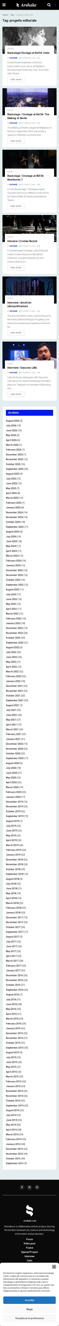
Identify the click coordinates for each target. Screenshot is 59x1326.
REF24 (9, 172)
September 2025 (14, 469)
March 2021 (12, 729)
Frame (29, 1247)
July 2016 (11, 999)
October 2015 (13, 1042)
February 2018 (13, 908)
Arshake (13, 58)
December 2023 (14, 570)
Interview (29, 1256)
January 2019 (13, 854)
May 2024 (11, 546)
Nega (29, 1309)
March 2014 (12, 1134)
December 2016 (14, 975)
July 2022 (11, 652)
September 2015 (14, 1047)
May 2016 (11, 1009)
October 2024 (13, 522)
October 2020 (13, 753)
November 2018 (14, 864)
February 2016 (13, 1023)
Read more (15, 80)
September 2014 (14, 1105)
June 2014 (11, 1120)
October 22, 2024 (27, 123)
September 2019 (14, 816)
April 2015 (11, 1072)
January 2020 (13, 797)
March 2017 (12, 960)
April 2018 (11, 898)
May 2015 (11, 1067)
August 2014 (12, 1110)
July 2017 (11, 941)
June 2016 (11, 1004)
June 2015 (11, 1062)
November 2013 (14, 1154)
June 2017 (11, 946)
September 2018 (14, 874)
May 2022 (11, 662)
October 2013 (13, 1158)
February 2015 (13, 1081)
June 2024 (11, 541)
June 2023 (11, 599)
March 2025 (12, 498)
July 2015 (11, 1057)
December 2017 (14, 917)
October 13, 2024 (27, 311)
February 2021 (13, 734)
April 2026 (11, 440)
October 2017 (13, 927)
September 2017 (14, 932)
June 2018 (11, 888)
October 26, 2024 (27, 58)
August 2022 (12, 647)
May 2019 (11, 835)
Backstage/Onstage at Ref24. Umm (28, 52)
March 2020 (12, 787)
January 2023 (13, 623)
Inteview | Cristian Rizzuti (22, 241)
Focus (10, 110)
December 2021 (14, 686)
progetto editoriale (24, 15)
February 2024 (13, 560)
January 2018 (13, 912)
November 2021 (14, 691)
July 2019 (11, 826)
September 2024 (14, 527)
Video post (29, 1243)
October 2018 (13, 869)
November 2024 (14, 517)
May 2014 (11, 1124)
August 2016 (12, 994)
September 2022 (14, 642)
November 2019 (14, 806)
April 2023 (11, 609)
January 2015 (13, 1086)
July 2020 (11, 768)
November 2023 (14, 575)
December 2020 (14, 744)
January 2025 (13, 507)
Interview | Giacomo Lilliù (22, 367)
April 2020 (11, 782)
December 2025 (14, 454)
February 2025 (13, 502)
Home (5, 15)
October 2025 (13, 464)
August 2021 (12, 705)
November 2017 (14, 922)
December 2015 (14, 1033)
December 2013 (14, 1149)
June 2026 (11, 430)
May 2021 (11, 719)
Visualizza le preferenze (29, 1318)
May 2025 (11, 488)
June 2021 (11, 715)
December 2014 (14, 1091)
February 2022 (13, 676)
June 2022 (11, 657)
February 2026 (13, 449)
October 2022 (13, 637)
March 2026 (12, 445)
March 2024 (12, 555)
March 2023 (12, 613)
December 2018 (14, 859)
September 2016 (14, 990)
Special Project (29, 1252)
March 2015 (12, 1076)
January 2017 (13, 970)
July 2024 (11, 536)
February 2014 (13, 1139)
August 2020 (12, 763)
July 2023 (11, 594)
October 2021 (13, 695)
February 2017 (13, 965)
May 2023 (11, 604)
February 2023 (13, 618)
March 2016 (12, 1018)
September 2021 (14, 700)
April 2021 (11, 724)
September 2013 (14, 1163)
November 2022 (14, 633)
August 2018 (12, 879)
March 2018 (12, 903)
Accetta (29, 1300)
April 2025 (11, 493)
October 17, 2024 (27, 184)
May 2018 (11, 893)
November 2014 (14, 1096)
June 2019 (11, 830)
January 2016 (13, 1028)
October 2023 (13, 580)
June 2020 (11, 773)
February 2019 (13, 850)
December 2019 (14, 801)
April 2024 (11, 551)
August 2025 (12, 473)
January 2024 (13, 565)
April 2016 (11, 1014)
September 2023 (14, 584)
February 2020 (13, 792)
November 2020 (14, 748)
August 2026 (12, 420)
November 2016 (14, 980)
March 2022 (12, 671)
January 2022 (13, 681)
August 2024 (12, 531)
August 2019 (12, 821)
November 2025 (14, 459)
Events (10, 49)
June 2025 (11, 483)
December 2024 (14, 512)
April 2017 (11, 956)
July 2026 (11, 425)
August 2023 (12, 589)
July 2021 (11, 710)
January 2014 (13, 1144)
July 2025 (11, 478)
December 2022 (14, 628)
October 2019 (13, 811)
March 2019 (12, 845)
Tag (12, 15)
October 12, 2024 (27, 373)
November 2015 (14, 1038)
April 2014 (11, 1129)
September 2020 (14, 758)
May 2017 (11, 951)
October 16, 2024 (27, 246)
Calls (29, 1260)
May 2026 (11, 435)
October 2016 (13, 985)
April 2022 (11, 666)
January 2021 (13, 739)
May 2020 (11, 777)
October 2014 (13, 1100)
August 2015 (12, 1052)
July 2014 (11, 1115)
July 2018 (11, 883)
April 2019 (11, 840)
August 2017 (12, 936)
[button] (54, 1266)
